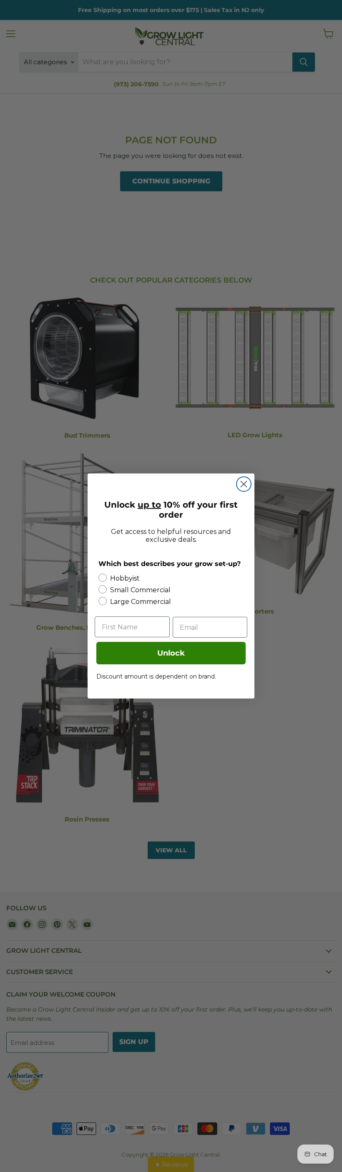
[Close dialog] (243, 484)
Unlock (171, 653)
